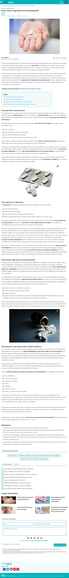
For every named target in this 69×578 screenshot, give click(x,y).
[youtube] (14, 569)
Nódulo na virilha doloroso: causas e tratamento (17, 483)
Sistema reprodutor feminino (40, 455)
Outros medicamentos (30, 6)
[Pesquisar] (67, 2)
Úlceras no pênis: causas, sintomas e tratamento (17, 472)
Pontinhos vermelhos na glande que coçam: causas (18, 477)
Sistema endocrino (26, 459)
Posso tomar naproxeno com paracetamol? (18, 102)
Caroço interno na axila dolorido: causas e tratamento (18, 469)
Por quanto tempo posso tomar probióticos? (25, 498)
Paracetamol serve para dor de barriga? (24, 508)
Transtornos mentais (24, 455)
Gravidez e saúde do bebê (40, 459)
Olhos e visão (12, 455)
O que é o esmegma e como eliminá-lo (14, 480)
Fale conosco (29, 576)
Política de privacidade (50, 576)
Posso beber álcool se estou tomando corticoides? (58, 499)
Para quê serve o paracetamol (15, 97)
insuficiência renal (20, 366)
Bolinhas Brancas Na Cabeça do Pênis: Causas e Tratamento (20, 474)
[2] (65, 281)
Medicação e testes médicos (18, 6)
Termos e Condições (38, 576)
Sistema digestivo (55, 455)
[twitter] (7, 569)
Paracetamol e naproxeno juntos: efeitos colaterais (21, 104)
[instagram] (10, 569)
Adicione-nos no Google (60, 58)
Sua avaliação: (25, 541)
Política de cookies (60, 576)
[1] (53, 235)
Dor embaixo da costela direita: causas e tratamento (18, 488)
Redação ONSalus (12, 16)
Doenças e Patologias (6, 6)
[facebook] (4, 569)
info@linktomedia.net (40, 553)
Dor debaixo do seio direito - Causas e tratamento (17, 486)
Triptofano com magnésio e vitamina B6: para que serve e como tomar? (59, 509)
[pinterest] (17, 569)
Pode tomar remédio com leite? (30, 89)
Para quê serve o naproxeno (14, 99)
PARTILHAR (61, 3)
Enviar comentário (60, 545)
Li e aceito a (12, 544)
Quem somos (22, 576)
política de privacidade (15, 544)
